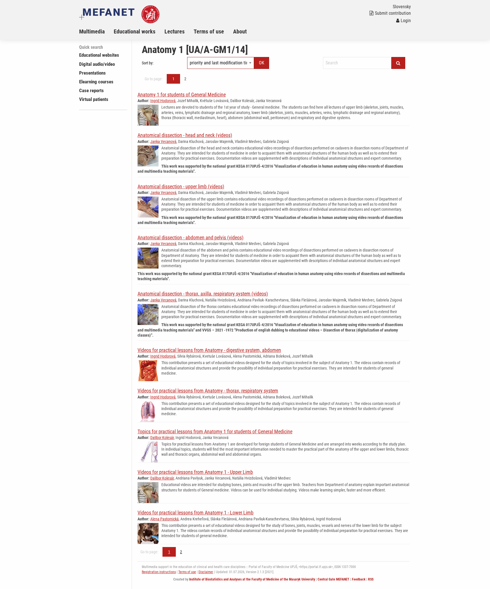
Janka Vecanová (163, 141)
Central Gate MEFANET (333, 579)
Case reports (91, 90)
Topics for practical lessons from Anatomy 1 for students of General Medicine (215, 431)
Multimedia (92, 31)
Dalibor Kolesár (162, 437)
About (240, 31)
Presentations (92, 73)
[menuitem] (96, 31)
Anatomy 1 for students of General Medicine (182, 95)
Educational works (134, 31)
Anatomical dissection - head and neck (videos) (185, 135)
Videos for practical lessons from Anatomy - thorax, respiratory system (208, 391)
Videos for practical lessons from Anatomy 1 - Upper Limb (195, 472)
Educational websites (99, 55)
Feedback (359, 579)
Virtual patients (93, 99)
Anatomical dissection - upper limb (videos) (181, 186)
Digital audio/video (97, 64)
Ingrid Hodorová (163, 100)
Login (406, 20)
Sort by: (147, 63)
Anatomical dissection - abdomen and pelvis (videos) (191, 237)
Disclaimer (205, 572)
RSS (370, 579)
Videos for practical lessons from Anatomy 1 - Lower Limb (196, 513)
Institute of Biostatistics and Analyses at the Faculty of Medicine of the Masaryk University (252, 579)
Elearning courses (96, 82)
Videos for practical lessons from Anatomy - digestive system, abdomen (209, 350)
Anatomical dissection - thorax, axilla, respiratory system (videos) (203, 294)
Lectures (174, 31)
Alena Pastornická (164, 519)
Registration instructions (159, 572)
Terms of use (209, 31)
